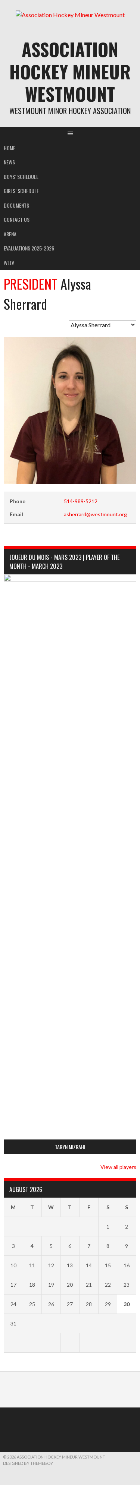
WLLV (9, 263)
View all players (118, 1167)
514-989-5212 (80, 501)
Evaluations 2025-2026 (29, 248)
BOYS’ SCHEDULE (21, 176)
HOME (9, 148)
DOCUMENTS (16, 205)
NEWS (9, 162)
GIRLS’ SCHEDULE (21, 191)
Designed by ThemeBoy (28, 1463)
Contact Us (16, 219)
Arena (10, 234)
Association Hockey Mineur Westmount (70, 71)
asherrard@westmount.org (95, 514)
